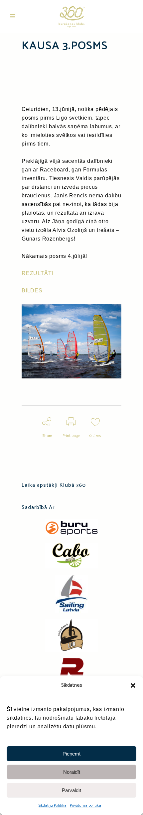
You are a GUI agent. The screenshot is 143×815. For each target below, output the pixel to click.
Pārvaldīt (71, 790)
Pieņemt (71, 754)
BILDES (32, 290)
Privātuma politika (85, 805)
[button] (133, 685)
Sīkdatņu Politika (53, 805)
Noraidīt (71, 772)
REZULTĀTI (37, 273)
